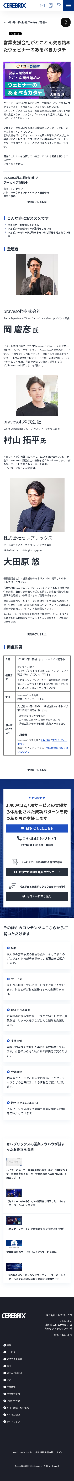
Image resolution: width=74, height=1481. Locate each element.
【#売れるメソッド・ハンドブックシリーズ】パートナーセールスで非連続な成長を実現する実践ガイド (36, 1277)
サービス (11, 1352)
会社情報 (11, 1386)
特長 (9, 1345)
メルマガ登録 (13, 1414)
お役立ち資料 (13, 1393)
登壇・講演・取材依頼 (18, 1407)
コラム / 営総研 (14, 1372)
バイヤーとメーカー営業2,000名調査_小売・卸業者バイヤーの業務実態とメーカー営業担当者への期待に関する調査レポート (36, 1173)
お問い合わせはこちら (39, 828)
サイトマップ (13, 1421)
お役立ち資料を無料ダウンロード (39, 872)
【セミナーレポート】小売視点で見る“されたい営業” (35, 1228)
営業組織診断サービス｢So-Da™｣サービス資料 (31, 1252)
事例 (9, 1366)
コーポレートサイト (22, 1452)
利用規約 (45, 740)
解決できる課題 (14, 1359)
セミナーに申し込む (39, 896)
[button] (68, 5)
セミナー (11, 1380)
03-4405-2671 (39, 838)
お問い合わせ (13, 1400)
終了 (66, 22)
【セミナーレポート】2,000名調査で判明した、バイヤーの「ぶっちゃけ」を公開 (36, 1203)
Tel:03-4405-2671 (62, 1334)
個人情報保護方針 (44, 1452)
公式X (59, 1452)
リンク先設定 (37, 955)
